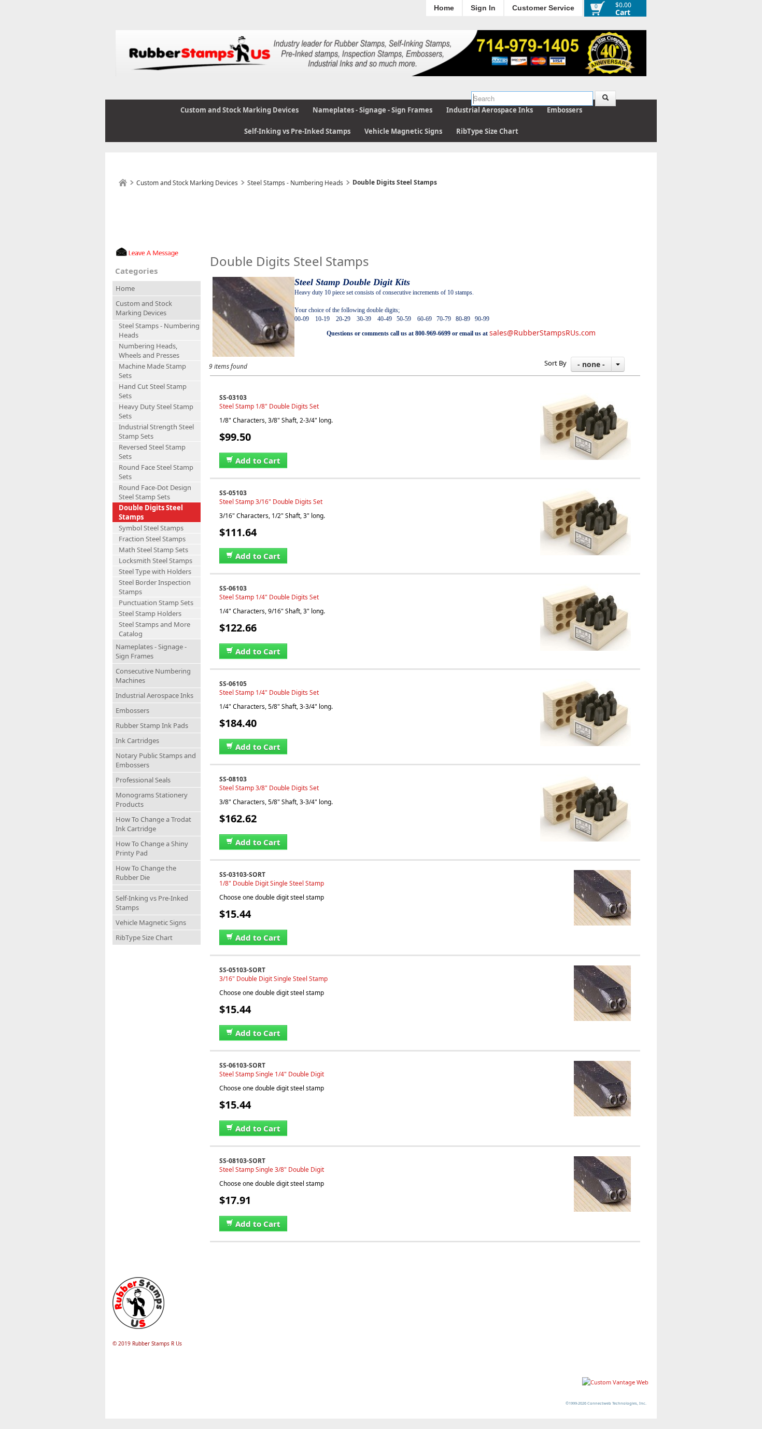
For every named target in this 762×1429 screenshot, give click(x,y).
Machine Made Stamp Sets (152, 370)
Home (444, 8)
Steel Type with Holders (155, 571)
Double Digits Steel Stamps (151, 512)
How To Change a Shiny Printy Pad (152, 848)
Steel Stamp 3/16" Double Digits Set (270, 501)
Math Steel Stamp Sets (153, 549)
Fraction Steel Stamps (152, 538)
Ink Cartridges (137, 740)
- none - (591, 364)
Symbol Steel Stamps (151, 528)
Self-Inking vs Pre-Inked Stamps (297, 131)
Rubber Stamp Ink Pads (152, 725)
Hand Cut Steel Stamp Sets (153, 391)
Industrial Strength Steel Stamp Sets (156, 431)
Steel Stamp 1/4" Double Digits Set (269, 597)
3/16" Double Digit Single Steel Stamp (273, 978)
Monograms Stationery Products (152, 799)
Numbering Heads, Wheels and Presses (149, 350)
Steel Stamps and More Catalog (154, 629)
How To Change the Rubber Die (146, 872)
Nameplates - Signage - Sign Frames (372, 110)
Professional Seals (143, 779)
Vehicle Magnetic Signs (403, 131)
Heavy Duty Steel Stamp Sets (156, 411)
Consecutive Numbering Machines (153, 675)
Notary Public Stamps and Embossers (156, 760)
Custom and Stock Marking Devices (239, 110)
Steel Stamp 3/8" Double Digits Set (269, 787)
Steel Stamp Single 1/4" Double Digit (271, 1074)
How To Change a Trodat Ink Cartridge (153, 824)
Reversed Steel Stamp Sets (152, 451)
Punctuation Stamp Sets (156, 602)
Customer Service (543, 8)
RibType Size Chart (487, 131)
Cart (622, 12)
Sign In (483, 8)
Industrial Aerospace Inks (489, 110)
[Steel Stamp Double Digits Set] (585, 397)
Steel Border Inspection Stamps (155, 587)
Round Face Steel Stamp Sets (156, 472)
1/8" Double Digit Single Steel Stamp (271, 883)
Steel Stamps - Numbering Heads (295, 182)
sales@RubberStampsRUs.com (542, 333)
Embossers (564, 110)
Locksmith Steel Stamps (155, 560)
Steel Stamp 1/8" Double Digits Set (269, 406)
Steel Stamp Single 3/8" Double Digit (271, 1169)
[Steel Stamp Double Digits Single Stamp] (602, 874)
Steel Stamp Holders (150, 613)
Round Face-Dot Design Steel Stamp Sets (155, 492)
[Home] (123, 182)
